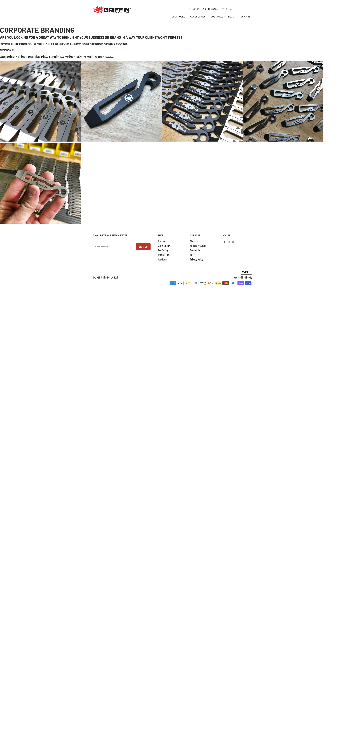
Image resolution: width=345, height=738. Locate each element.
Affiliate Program (198, 245)
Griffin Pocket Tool (109, 277)
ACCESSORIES (198, 16)
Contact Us (195, 250)
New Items (163, 259)
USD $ (214, 9)
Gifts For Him (164, 254)
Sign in (206, 9)
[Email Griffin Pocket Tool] (198, 9)
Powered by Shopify (243, 277)
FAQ (191, 254)
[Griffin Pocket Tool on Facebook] (189, 9)
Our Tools (162, 241)
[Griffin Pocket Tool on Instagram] (194, 9)
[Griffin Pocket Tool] (112, 7)
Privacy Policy (196, 259)
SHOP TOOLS (178, 16)
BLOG (231, 16)
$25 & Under (164, 245)
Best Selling (163, 250)
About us (194, 241)
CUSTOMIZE (217, 16)
